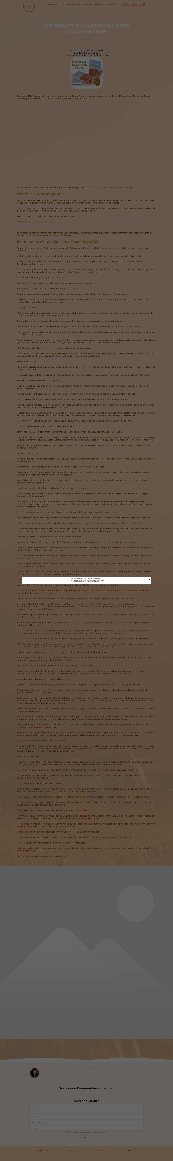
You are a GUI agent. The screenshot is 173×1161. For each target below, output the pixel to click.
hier (98, 581)
